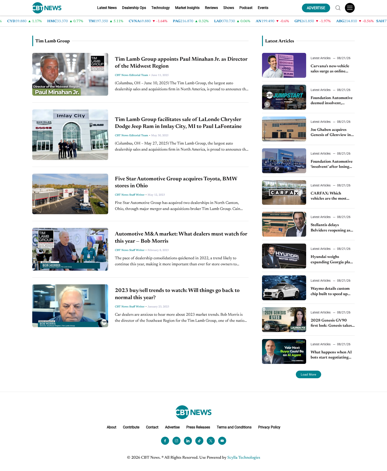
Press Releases (198, 427)
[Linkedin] (188, 441)
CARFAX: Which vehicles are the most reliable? (328, 197)
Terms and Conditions (234, 427)
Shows (228, 8)
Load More (308, 374)
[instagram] (176, 441)
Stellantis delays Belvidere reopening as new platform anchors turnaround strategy (330, 228)
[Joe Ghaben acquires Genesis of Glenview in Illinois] (284, 129)
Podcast (245, 8)
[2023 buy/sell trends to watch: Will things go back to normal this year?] (70, 305)
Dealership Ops (134, 8)
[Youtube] (222, 441)
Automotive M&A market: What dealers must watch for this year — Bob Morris (181, 237)
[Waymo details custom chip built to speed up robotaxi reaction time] (284, 287)
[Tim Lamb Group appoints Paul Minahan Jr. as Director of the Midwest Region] (70, 74)
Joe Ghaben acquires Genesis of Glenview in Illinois (331, 133)
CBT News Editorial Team (131, 75)
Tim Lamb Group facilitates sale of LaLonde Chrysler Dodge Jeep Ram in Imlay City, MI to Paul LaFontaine (178, 123)
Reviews (211, 8)
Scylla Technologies (243, 458)
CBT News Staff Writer (129, 195)
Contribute (131, 427)
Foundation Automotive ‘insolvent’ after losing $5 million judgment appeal (332, 165)
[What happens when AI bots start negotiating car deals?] (284, 351)
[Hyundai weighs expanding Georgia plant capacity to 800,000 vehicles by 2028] (284, 256)
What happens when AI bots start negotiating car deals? (331, 355)
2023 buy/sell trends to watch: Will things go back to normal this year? (177, 294)
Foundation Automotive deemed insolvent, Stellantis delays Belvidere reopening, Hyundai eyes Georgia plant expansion (332, 101)
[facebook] (165, 441)
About (111, 427)
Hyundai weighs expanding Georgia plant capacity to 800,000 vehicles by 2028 (332, 260)
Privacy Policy (269, 427)
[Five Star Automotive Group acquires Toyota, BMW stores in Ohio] (70, 194)
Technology (160, 8)
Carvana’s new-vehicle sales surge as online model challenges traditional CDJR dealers (332, 69)
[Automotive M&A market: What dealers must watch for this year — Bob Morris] (70, 249)
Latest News (107, 8)
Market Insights (187, 8)
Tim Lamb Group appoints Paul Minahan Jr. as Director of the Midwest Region (181, 63)
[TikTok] (199, 441)
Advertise (172, 427)
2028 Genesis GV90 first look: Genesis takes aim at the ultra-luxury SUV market (331, 324)
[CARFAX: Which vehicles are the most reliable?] (284, 192)
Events (263, 8)
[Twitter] (211, 441)
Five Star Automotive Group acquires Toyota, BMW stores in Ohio (176, 182)
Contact (152, 427)
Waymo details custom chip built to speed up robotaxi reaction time (330, 292)
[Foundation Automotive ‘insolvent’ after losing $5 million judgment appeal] (284, 160)
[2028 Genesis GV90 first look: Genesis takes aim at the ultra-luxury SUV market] (284, 319)
